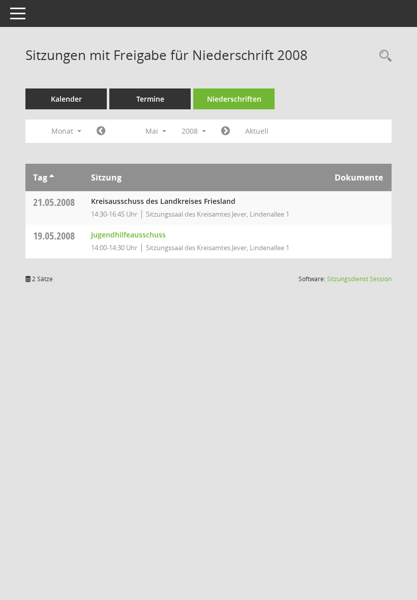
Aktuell (257, 131)
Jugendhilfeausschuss (128, 234)
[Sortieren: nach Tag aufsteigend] (51, 177)
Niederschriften (234, 99)
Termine (150, 99)
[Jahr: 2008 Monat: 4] (101, 131)
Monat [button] (63, 131)
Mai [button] (152, 131)
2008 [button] (191, 131)
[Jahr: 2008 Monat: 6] (225, 131)
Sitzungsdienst (359, 279)
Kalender (66, 99)
